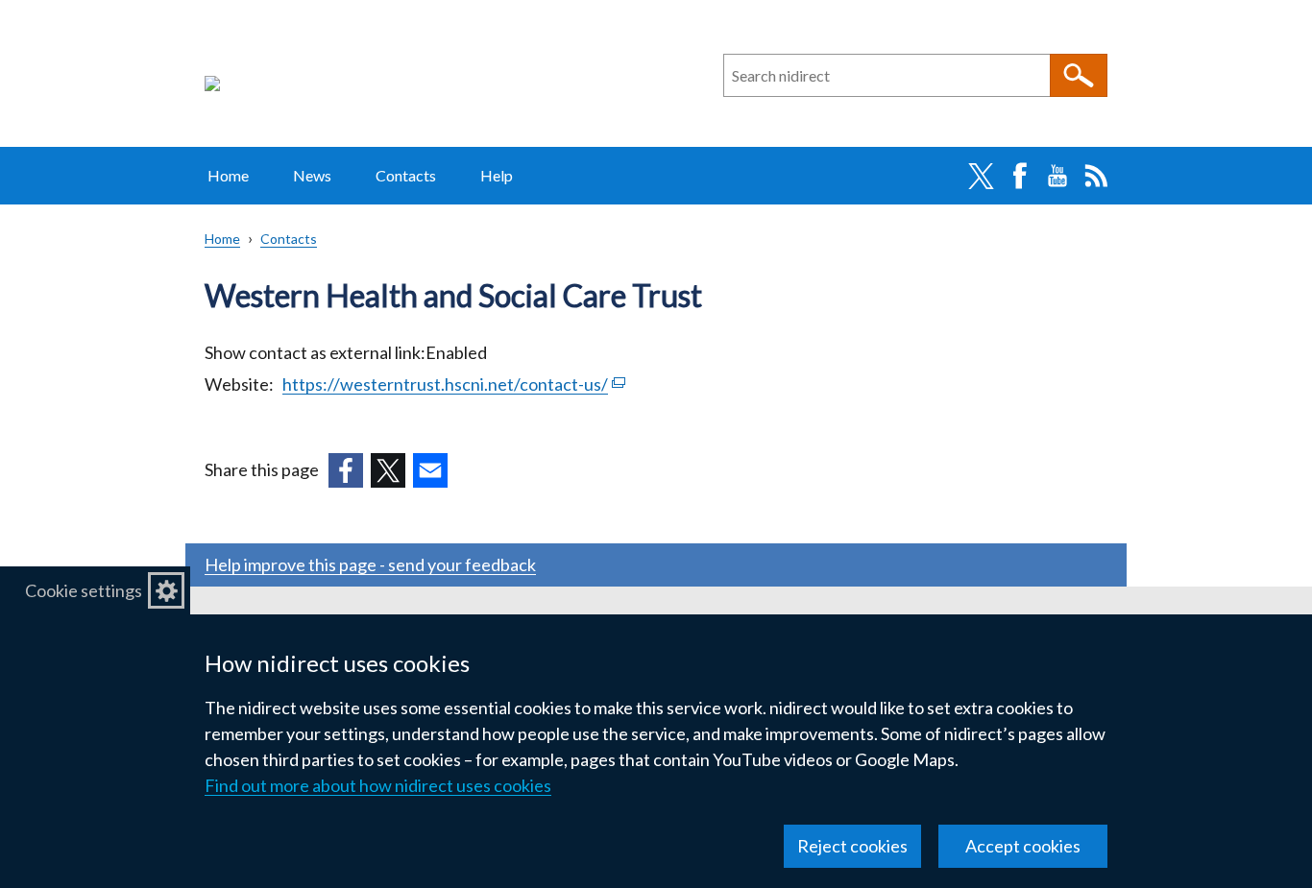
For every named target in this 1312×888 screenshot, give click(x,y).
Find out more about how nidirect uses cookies (378, 785)
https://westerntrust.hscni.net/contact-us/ (453, 384)
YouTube (1057, 175)
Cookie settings (83, 590)
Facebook (1019, 175)
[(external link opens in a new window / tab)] (345, 470)
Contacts (406, 175)
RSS (1096, 175)
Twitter (980, 175)
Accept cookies (1023, 845)
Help (496, 175)
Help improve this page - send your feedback (370, 564)
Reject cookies (852, 845)
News (312, 175)
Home (228, 175)
